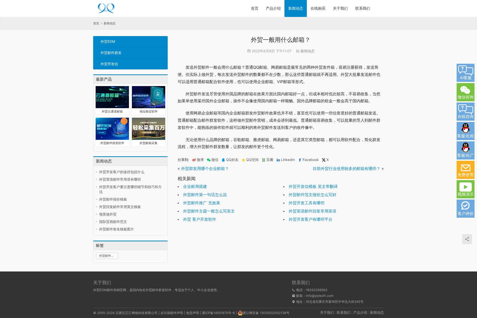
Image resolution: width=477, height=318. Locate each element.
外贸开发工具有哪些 (306, 202)
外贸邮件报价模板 (113, 199)
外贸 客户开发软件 (199, 219)
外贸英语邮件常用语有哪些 (120, 179)
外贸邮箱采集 (149, 143)
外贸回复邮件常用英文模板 (120, 207)
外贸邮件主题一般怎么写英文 (209, 211)
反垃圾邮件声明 (171, 313)
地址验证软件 (149, 111)
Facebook (311, 160)
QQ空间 (252, 160)
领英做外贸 (108, 214)
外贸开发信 (109, 64)
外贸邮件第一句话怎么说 (205, 194)
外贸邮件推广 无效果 (201, 202)
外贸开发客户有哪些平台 (310, 219)
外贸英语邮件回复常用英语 (312, 211)
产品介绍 (273, 8)
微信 (212, 160)
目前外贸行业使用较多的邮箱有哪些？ (346, 168)
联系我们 (362, 8)
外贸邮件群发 (111, 53)
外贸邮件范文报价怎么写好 (312, 194)
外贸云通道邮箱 (112, 111)
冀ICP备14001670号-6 (218, 313)
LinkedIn (288, 160)
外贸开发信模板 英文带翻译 (313, 186)
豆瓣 (269, 160)
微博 (200, 160)
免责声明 (192, 313)
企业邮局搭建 (195, 186)
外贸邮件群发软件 (112, 143)
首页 (254, 8)
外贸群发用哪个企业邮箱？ (205, 168)
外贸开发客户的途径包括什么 (121, 172)
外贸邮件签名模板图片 (116, 229)
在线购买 (318, 8)
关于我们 (340, 8)
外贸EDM (108, 41)
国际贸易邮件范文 (113, 221)
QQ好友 (232, 160)
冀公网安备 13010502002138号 (266, 313)
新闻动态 (295, 8)
